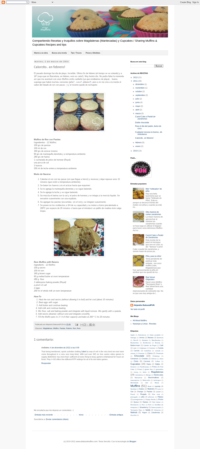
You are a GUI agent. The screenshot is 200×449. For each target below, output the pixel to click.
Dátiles (157, 364)
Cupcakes (135, 364)
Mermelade (134, 383)
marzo (138, 113)
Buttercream (135, 345)
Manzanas (138, 377)
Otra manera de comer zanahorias (153, 213)
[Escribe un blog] (84, 324)
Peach (132, 394)
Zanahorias (155, 412)
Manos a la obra (41, 53)
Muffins (56, 328)
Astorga (133, 337)
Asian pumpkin (155, 335)
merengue (157, 380)
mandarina (139, 375)
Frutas (139, 369)
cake (135, 348)
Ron (74, 328)
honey (136, 372)
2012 (135, 77)
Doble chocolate (142, 122)
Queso (136, 402)
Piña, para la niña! (153, 256)
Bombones (147, 343)
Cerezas (141, 353)
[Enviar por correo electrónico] (81, 324)
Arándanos (142, 335)
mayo (138, 106)
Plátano (160, 397)
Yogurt (144, 412)
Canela (160, 348)
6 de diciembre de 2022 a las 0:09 (64, 348)
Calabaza (143, 348)
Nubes (141, 389)
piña (142, 397)
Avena (141, 337)
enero (138, 146)
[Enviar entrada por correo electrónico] (77, 324)
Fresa (154, 367)
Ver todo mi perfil (137, 309)
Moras (157, 383)
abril (137, 110)
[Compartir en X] (87, 324)
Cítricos (153, 359)
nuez (159, 389)
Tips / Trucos (76, 53)
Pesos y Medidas (93, 53)
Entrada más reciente (44, 415)
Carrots (137, 351)
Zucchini (133, 415)
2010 (135, 151)
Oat (131, 391)
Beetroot (160, 337)
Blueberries (134, 343)
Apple (132, 335)
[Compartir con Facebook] (90, 324)
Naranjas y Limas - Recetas (144, 324)
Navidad (133, 389)
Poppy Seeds (150, 399)
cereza (132, 353)
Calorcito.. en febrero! (144, 138)
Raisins (69, 328)
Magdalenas (47, 328)
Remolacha (134, 405)
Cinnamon (134, 359)
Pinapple (143, 394)
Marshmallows (153, 377)
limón (145, 372)
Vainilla (147, 410)
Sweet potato (156, 407)
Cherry (150, 353)
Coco (136, 361)
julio (137, 99)
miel (146, 383)
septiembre (140, 95)
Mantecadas (158, 375)
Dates (149, 364)
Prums (160, 399)
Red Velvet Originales (150, 278)
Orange (140, 391)
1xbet (83, 351)
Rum (78, 328)
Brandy (157, 343)
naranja (157, 386)
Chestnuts (159, 353)
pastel (158, 391)
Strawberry (144, 407)
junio (137, 102)
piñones (151, 397)
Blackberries (156, 340)
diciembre (139, 84)
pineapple (134, 397)
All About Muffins (140, 320)
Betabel (145, 340)
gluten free (149, 369)
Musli (149, 386)
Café (161, 345)
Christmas (156, 356)
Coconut (147, 361)
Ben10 (135, 340)
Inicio (81, 415)
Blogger (133, 441)
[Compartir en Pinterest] (93, 324)
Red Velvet (156, 402)
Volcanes (157, 410)
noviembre (140, 88)
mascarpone (134, 380)
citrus (161, 359)
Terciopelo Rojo (136, 410)
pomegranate (138, 399)
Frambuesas (144, 367)
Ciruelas (145, 359)
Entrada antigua (116, 415)
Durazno (133, 367)
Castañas (147, 351)
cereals (157, 351)
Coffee (157, 361)
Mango (148, 375)
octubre (138, 91)
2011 (135, 81)
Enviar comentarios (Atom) (57, 419)
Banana (150, 337)
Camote (152, 348)
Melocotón (146, 380)
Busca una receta (59, 53)
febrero (138, 142)
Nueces (151, 389)
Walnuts (133, 412)
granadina (159, 369)
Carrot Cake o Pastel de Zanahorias (145, 118)
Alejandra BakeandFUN (144, 305)
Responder (46, 363)
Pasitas (62, 328)
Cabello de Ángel (149, 345)
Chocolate (139, 356)
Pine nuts (156, 394)
